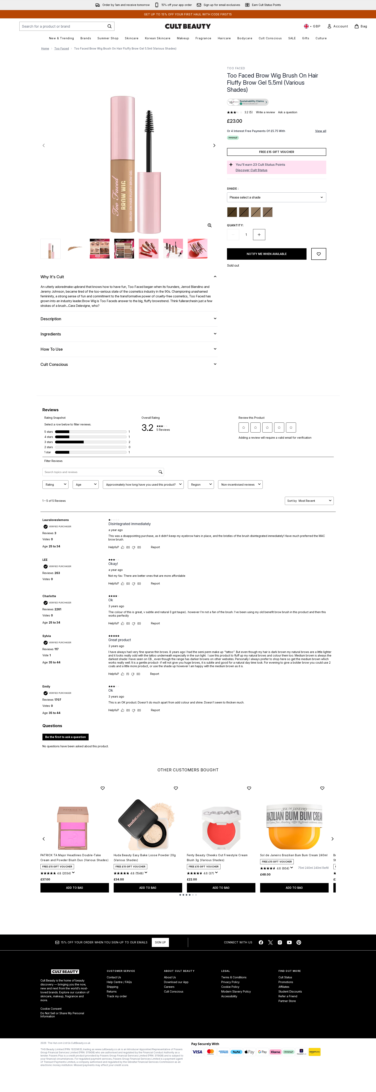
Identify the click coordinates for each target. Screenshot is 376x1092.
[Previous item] (43, 839)
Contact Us (114, 977)
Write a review (265, 112)
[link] (337, 26)
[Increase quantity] (259, 234)
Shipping (112, 986)
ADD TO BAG (74, 887)
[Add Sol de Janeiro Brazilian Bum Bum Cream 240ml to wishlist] (322, 788)
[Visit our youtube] (289, 942)
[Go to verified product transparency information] (248, 102)
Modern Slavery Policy (236, 991)
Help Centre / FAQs (119, 982)
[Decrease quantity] (233, 234)
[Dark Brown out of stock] (232, 212)
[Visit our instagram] (280, 942)
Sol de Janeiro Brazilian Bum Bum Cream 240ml (294, 855)
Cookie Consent (51, 1008)
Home (45, 48)
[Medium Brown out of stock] (244, 212)
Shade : (233, 188)
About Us (170, 977)
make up (71, 287)
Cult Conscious (173, 991)
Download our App (176, 982)
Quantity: (235, 225)
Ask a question (287, 112)
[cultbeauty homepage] (188, 26)
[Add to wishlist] (318, 254)
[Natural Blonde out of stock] (256, 212)
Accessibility (229, 996)
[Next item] (332, 839)
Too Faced (61, 48)
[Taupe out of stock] (268, 212)
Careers (169, 986)
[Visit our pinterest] (299, 942)
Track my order (117, 996)
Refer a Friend (287, 996)
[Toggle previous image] (43, 145)
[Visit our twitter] (270, 942)
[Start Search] (109, 26)
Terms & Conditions (234, 977)
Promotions (285, 982)
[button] (276, 103)
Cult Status (285, 977)
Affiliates (283, 986)
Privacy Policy (230, 982)
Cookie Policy (230, 986)
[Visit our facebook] (261, 942)
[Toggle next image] (214, 145)
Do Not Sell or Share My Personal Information (62, 1015)
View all (320, 131)
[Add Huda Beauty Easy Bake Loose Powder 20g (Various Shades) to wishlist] (176, 788)
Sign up (160, 942)
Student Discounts (290, 991)
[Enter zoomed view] (209, 225)
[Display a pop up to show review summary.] (74, 873)
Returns (112, 991)
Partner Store (287, 1001)
